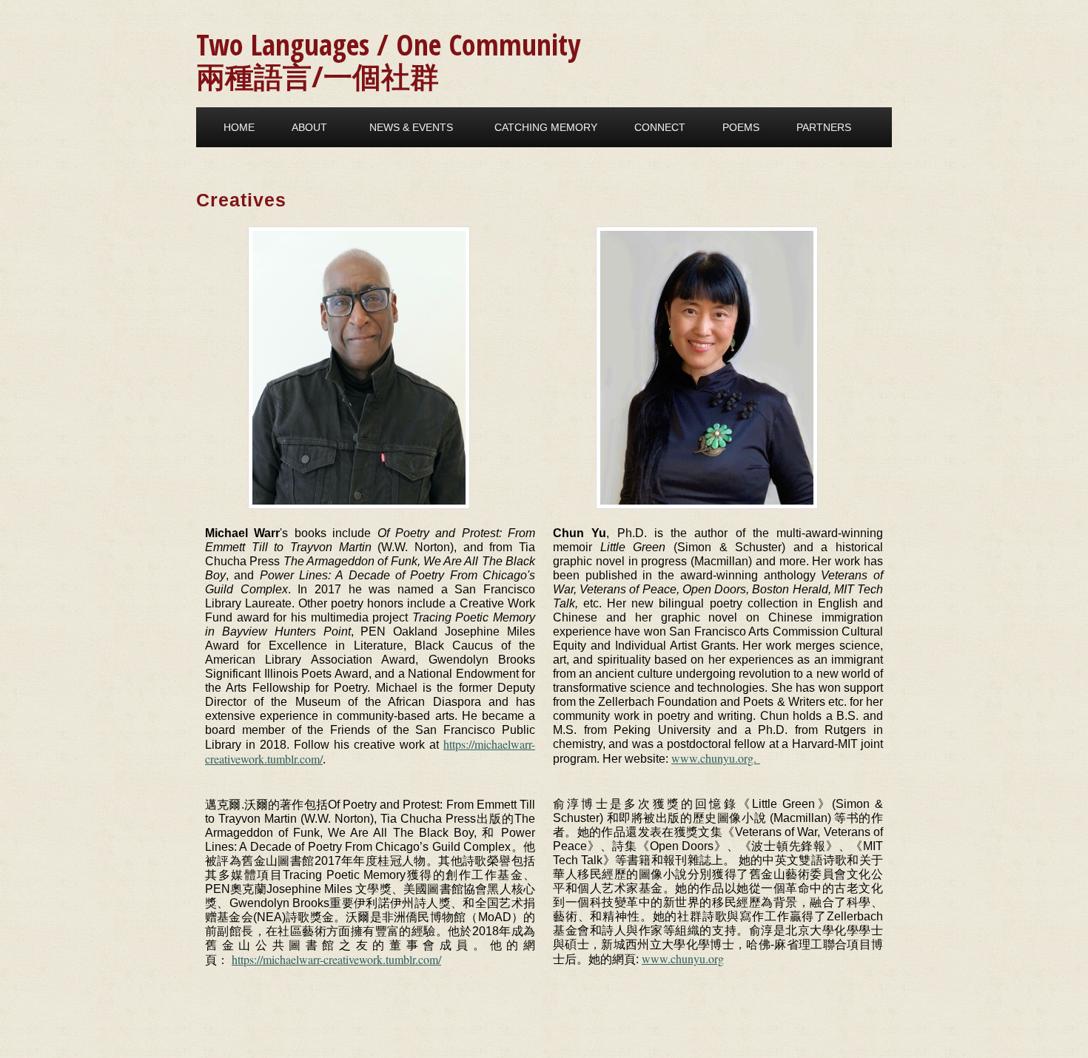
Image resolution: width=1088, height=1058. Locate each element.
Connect (659, 127)
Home (239, 127)
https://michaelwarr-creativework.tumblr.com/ (336, 959)
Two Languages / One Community (388, 44)
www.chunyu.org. (715, 758)
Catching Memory (545, 127)
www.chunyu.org (683, 958)
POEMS (740, 127)
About (309, 127)
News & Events (411, 127)
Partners (823, 127)
